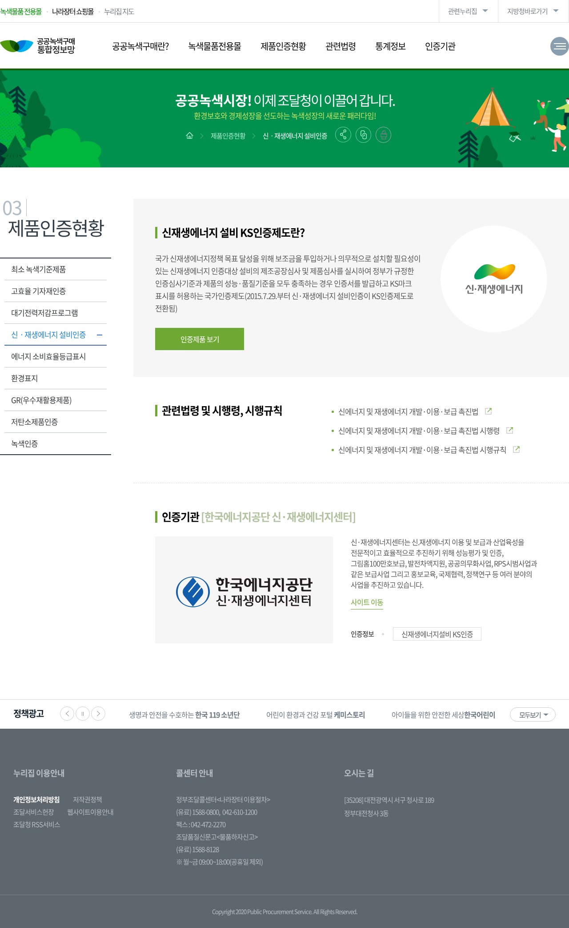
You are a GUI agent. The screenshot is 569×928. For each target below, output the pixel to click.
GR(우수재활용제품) (41, 399)
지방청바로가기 (527, 11)
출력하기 (383, 135)
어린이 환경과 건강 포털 (315, 714)
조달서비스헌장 (33, 812)
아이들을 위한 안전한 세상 (456, 714)
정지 (83, 713)
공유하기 (343, 134)
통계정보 (390, 46)
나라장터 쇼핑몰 (72, 11)
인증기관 (440, 46)
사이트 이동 (367, 602)
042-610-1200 (239, 812)
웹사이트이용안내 (90, 812)
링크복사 (363, 135)
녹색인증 (24, 443)
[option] (184, 714)
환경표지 (24, 377)
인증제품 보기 (199, 339)
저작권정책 (87, 799)
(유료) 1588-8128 (197, 849)
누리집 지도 (119, 11)
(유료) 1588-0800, (198, 812)
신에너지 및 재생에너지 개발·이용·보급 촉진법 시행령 (419, 430)
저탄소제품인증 (34, 421)
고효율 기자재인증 (38, 290)
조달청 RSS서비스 (36, 824)
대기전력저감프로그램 (44, 312)
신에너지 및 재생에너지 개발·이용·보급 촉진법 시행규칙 (422, 449)
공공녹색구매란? (140, 46)
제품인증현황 (283, 46)
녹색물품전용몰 (214, 46)
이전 (67, 713)
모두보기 (530, 715)
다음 (98, 713)
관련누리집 (462, 11)
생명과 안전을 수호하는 (184, 714)
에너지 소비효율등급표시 (48, 356)
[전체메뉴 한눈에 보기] (559, 46)
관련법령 (340, 46)
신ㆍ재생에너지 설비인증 (295, 136)
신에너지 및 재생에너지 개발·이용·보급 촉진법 (408, 411)
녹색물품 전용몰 (20, 11)
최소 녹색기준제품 (38, 268)
